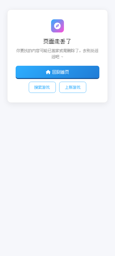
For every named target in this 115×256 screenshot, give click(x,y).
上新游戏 (73, 87)
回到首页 (60, 72)
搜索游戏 (42, 87)
